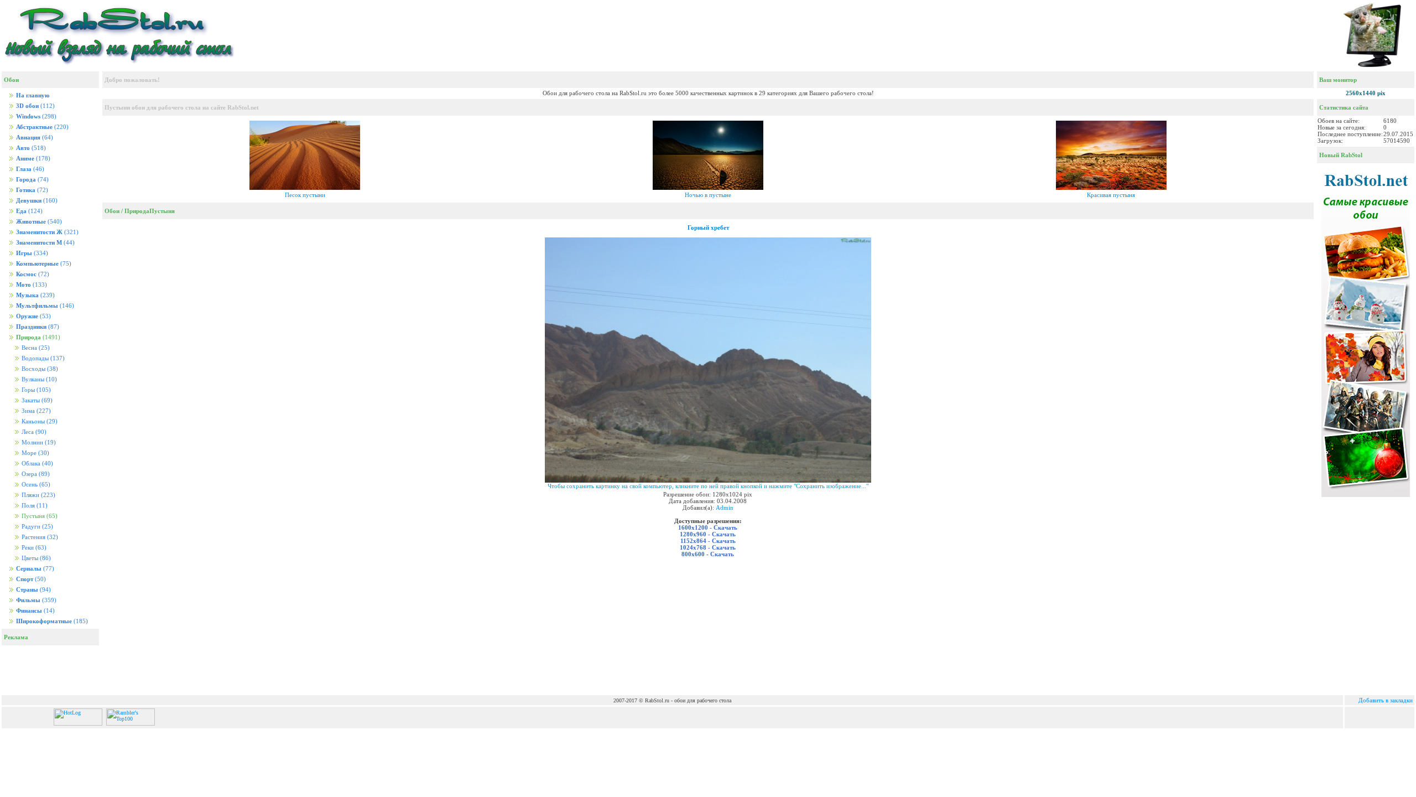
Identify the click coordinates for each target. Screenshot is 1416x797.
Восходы (39, 369)
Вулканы (38, 379)
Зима (35, 411)
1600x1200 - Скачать (707, 527)
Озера (35, 474)
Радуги (36, 527)
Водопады (42, 358)
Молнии (38, 442)
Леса (33, 432)
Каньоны (39, 421)
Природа (136, 211)
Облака (36, 463)
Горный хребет (708, 227)
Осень (35, 485)
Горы (35, 390)
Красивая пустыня (1111, 195)
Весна (35, 348)
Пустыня (162, 211)
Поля (34, 506)
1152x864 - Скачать (708, 540)
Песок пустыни (305, 195)
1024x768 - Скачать (708, 547)
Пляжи (37, 495)
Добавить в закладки (1385, 700)
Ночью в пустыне (708, 195)
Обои (112, 211)
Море (34, 453)
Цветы (35, 558)
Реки (33, 548)
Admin (724, 507)
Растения (39, 537)
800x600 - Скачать (707, 554)
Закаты (36, 400)
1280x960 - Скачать (708, 534)
